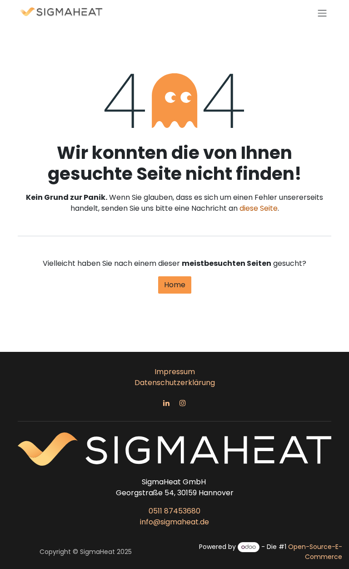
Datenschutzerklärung (175, 382)
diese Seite (258, 208)
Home (174, 284)
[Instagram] (182, 403)
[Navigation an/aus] (322, 13)
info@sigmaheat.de (174, 522)
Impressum (175, 371)
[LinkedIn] (166, 403)
